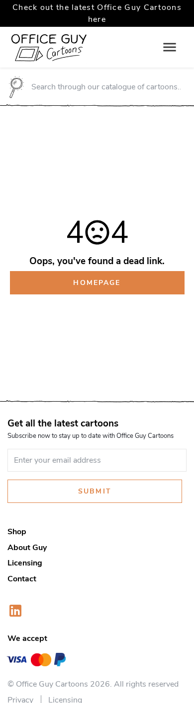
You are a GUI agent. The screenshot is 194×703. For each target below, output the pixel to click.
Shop (16, 531)
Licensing (24, 563)
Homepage (96, 282)
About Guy (27, 547)
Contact (21, 578)
